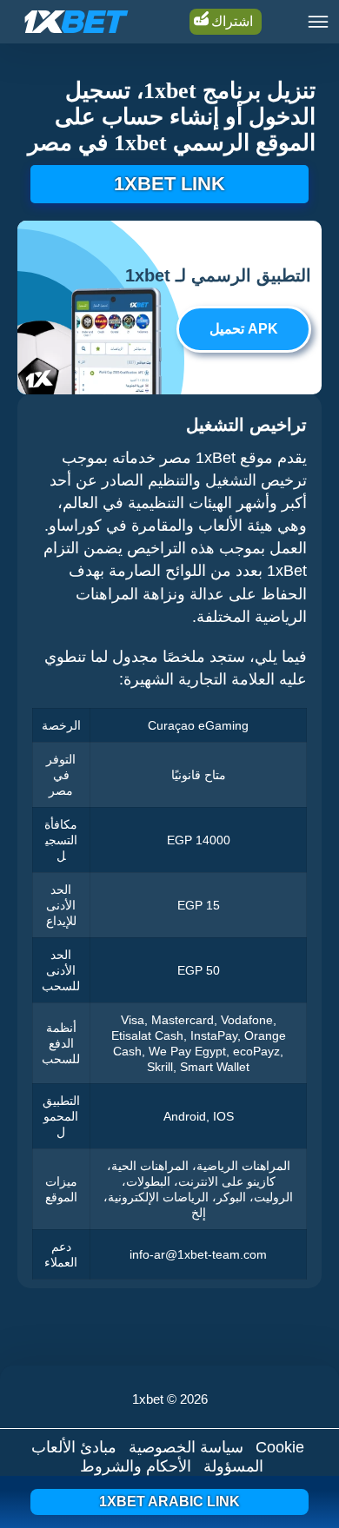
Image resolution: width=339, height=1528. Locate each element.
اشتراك (232, 21)
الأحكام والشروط (135, 1466)
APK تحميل (243, 328)
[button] (309, 1463)
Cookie (280, 1447)
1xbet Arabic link (169, 1501)
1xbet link (169, 184)
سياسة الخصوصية (186, 1447)
